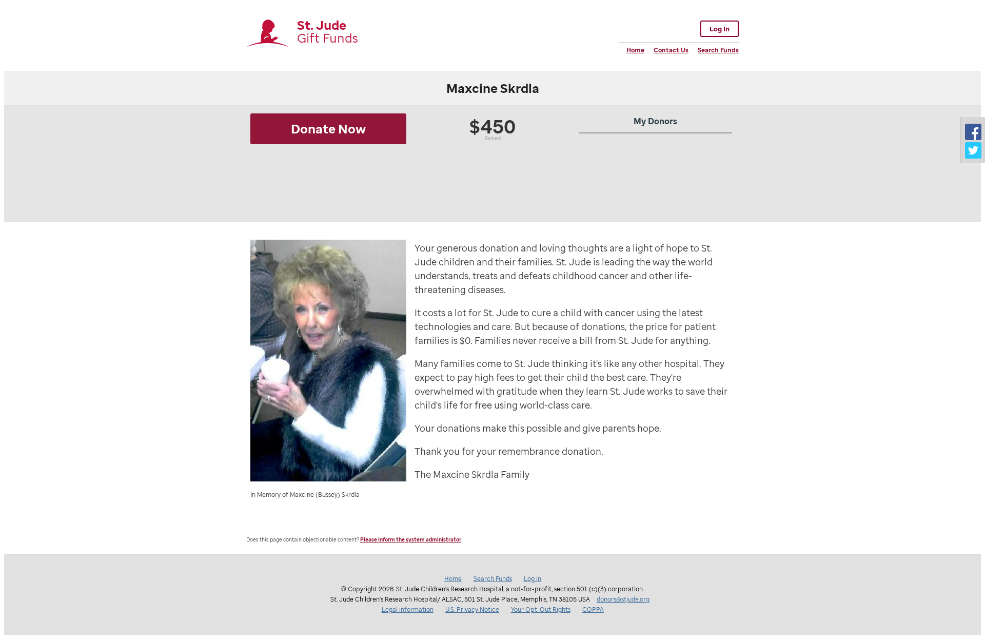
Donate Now (328, 128)
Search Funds (718, 50)
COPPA (593, 609)
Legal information (408, 609)
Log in (532, 578)
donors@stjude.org (623, 599)
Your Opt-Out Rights (540, 609)
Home (635, 50)
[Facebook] (973, 132)
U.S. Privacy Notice (472, 609)
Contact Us (671, 50)
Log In (720, 28)
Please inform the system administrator (410, 539)
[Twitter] (973, 150)
